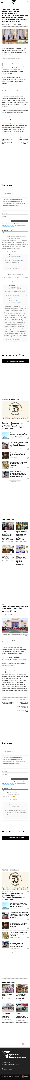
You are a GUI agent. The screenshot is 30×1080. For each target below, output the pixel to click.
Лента (3, 6)
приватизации (21, 79)
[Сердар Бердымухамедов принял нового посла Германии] (5, 464)
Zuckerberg (18, 256)
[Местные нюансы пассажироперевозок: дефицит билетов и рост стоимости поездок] (5, 474)
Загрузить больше (14, 481)
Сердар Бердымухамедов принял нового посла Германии (18, 463)
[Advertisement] (15, 161)
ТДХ (3, 112)
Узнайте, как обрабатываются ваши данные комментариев (14, 225)
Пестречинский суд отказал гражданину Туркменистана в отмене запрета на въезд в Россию (19, 445)
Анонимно (18, 300)
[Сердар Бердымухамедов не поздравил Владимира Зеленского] (5, 455)
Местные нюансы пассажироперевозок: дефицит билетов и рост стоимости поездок (18, 474)
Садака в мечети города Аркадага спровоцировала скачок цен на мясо (19, 434)
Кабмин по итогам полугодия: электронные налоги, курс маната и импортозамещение (8, 557)
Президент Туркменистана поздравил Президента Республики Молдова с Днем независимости (13, 426)
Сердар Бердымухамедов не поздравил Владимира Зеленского (19, 454)
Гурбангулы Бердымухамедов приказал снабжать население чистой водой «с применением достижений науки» (7, 535)
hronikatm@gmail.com (14, 1064)
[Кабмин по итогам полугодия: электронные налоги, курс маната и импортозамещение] (8, 549)
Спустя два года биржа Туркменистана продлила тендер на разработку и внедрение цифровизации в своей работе (22, 559)
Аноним (18, 287)
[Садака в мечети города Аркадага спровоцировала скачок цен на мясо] (5, 435)
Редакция (4, 24)
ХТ (10, 457)
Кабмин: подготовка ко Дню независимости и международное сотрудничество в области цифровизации (22, 535)
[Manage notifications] (23, 1076)
